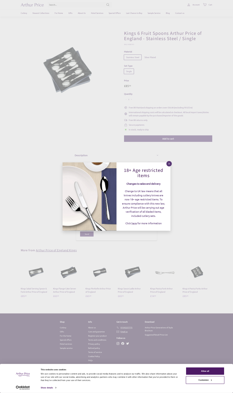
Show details (47, 388)
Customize (203, 380)
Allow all (205, 371)
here (134, 223)
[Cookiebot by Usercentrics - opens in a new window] (23, 388)
